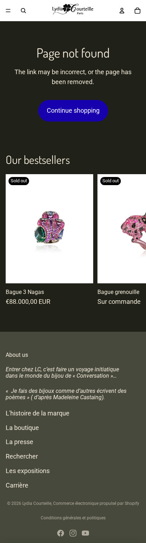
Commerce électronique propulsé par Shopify (96, 503)
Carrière (17, 485)
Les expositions (28, 470)
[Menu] (8, 10)
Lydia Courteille (36, 503)
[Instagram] (73, 533)
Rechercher (22, 456)
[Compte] (122, 10)
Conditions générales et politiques (73, 517)
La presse (19, 441)
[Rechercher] (23, 10)
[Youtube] (85, 533)
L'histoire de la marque (37, 413)
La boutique (22, 427)
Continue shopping (73, 110)
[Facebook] (60, 533)
